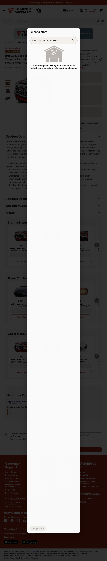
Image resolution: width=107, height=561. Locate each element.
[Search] (73, 40)
